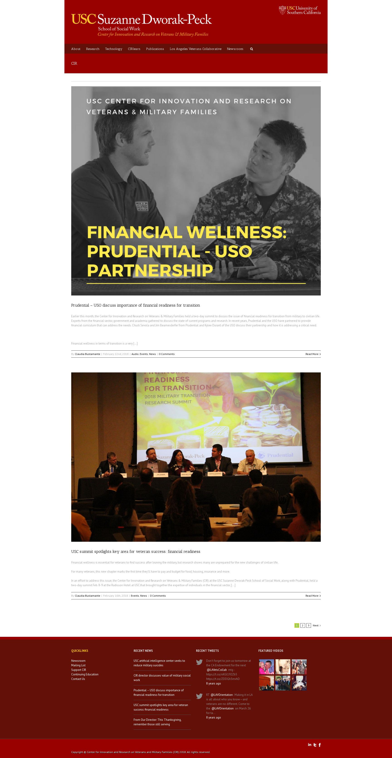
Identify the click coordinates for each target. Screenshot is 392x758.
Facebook (320, 745)
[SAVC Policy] (266, 667)
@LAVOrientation (222, 695)
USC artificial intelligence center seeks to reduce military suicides (159, 663)
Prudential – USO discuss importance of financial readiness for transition (135, 305)
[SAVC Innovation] (283, 667)
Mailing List (78, 665)
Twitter (315, 745)
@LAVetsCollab (217, 670)
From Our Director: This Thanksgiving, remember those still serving (157, 722)
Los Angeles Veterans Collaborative (195, 49)
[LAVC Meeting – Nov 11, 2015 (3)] (299, 683)
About (76, 49)
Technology (113, 49)
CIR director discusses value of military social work (162, 678)
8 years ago (213, 683)
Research (93, 49)
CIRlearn (134, 49)
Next (315, 625)
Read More (312, 354)
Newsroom (235, 49)
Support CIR (78, 670)
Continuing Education (84, 674)
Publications (155, 49)
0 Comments (167, 354)
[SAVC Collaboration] (299, 667)
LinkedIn (309, 744)
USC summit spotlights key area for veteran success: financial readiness (135, 551)
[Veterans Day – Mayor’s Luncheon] (283, 683)
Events (144, 354)
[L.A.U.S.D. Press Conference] (266, 683)
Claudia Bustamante (87, 354)
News (152, 354)
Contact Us (78, 679)
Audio (135, 354)
